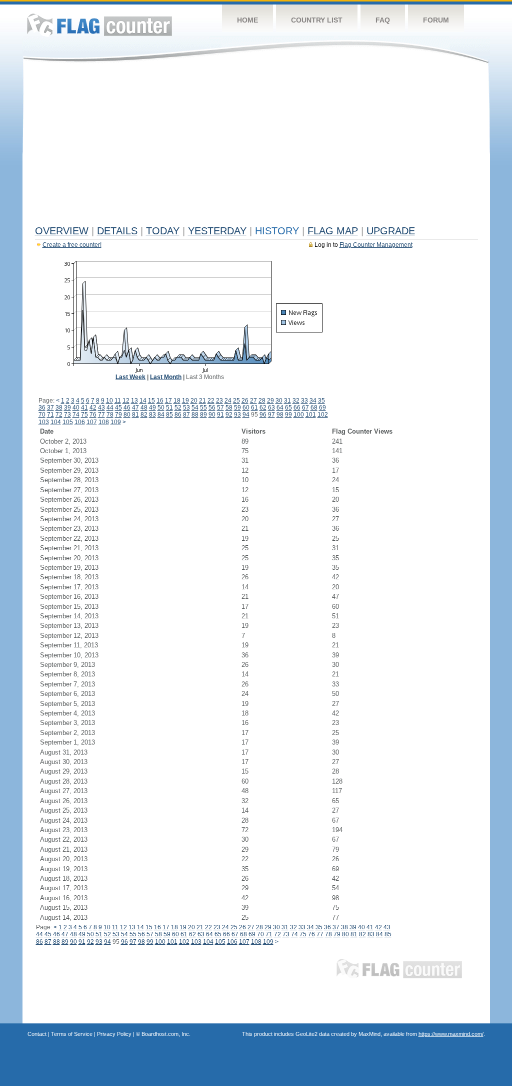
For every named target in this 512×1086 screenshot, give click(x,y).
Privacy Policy (114, 1034)
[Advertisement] (256, 146)
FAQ (383, 20)
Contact (37, 1034)
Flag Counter (99, 25)
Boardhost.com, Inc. (166, 1034)
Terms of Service (71, 1034)
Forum (436, 20)
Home (247, 20)
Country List (316, 20)
